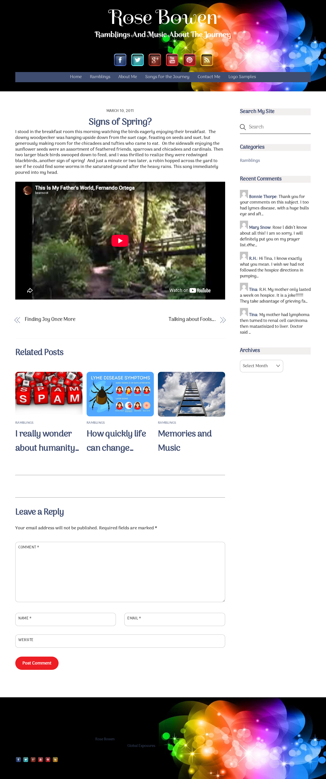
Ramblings (100, 77)
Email (134, 618)
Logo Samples (242, 77)
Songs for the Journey (167, 77)
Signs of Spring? (120, 122)
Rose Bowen (105, 739)
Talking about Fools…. (192, 320)
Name (24, 618)
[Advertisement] (120, 485)
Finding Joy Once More (50, 320)
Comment (28, 547)
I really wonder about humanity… (47, 441)
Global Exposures (141, 746)
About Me (127, 77)
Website (26, 640)
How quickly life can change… (116, 441)
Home (76, 77)
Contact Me (209, 77)
